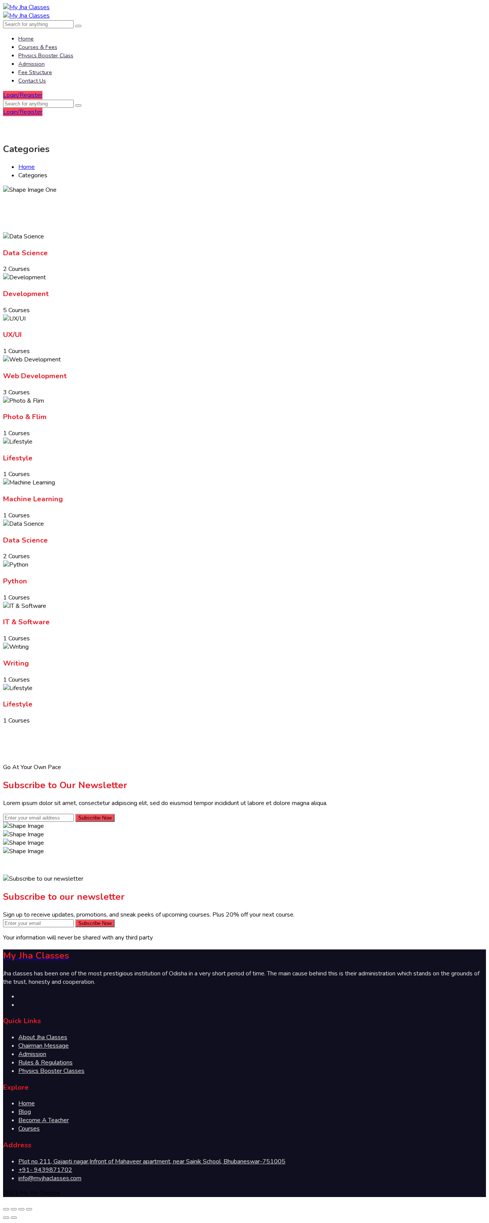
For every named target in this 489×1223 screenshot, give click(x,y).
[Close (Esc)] (6, 1209)
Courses (29, 1128)
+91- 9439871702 (45, 1170)
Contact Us (32, 80)
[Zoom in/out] (29, 1209)
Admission (31, 64)
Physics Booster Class (45, 55)
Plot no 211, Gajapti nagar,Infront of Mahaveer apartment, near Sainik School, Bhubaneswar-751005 (151, 1161)
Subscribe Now (95, 818)
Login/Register (22, 95)
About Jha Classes (42, 1037)
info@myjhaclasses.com (49, 1178)
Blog (24, 1112)
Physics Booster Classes (51, 1071)
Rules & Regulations (45, 1062)
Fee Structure (35, 72)
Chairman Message (43, 1046)
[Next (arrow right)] (14, 1218)
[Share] (14, 1209)
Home (26, 38)
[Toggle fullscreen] (21, 1209)
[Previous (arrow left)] (6, 1218)
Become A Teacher (43, 1120)
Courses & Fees (37, 47)
